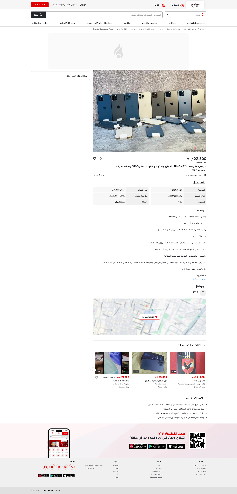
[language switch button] (83, 4)
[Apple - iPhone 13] (112, 370)
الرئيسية (203, 29)
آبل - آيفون (177, 189)
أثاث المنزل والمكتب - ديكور (99, 23)
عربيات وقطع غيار (196, 23)
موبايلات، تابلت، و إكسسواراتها (185, 29)
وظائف (127, 23)
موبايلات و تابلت (150, 23)
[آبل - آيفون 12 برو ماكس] (149, 370)
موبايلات (167, 29)
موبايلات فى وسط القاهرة (131, 29)
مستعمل (120, 201)
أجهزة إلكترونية (67, 23)
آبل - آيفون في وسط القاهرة (105, 29)
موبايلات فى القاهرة (153, 29)
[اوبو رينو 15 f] (187, 370)
